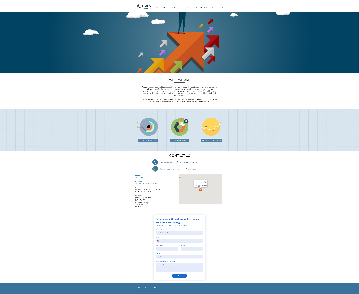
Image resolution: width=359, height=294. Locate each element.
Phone (158, 237)
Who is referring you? (162, 229)
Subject (158, 253)
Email (183, 245)
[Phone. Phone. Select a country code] (159, 241)
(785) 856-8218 (139, 177)
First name (159, 245)
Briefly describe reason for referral (166, 261)
